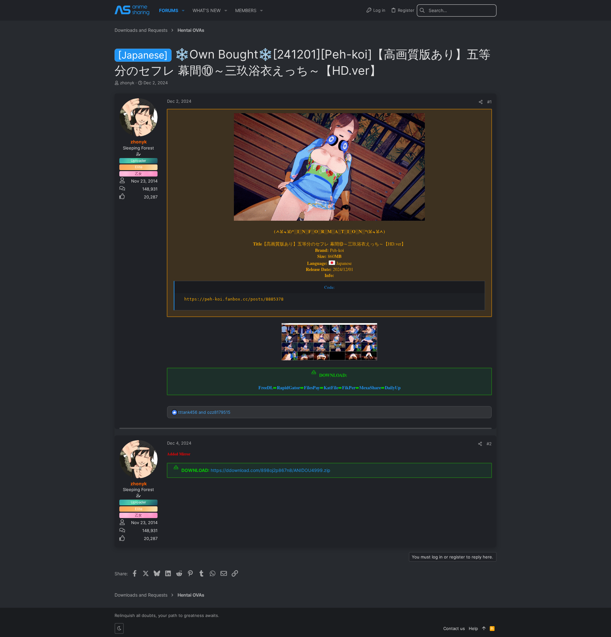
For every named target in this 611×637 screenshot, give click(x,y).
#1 (489, 101)
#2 (489, 443)
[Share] (480, 102)
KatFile (331, 387)
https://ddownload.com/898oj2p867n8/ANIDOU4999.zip (270, 470)
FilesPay (312, 387)
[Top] (484, 628)
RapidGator (288, 387)
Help (473, 628)
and (204, 412)
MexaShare (370, 387)
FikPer (348, 387)
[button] (183, 10)
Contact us (454, 628)
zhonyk (127, 82)
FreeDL (265, 387)
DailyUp (393, 387)
